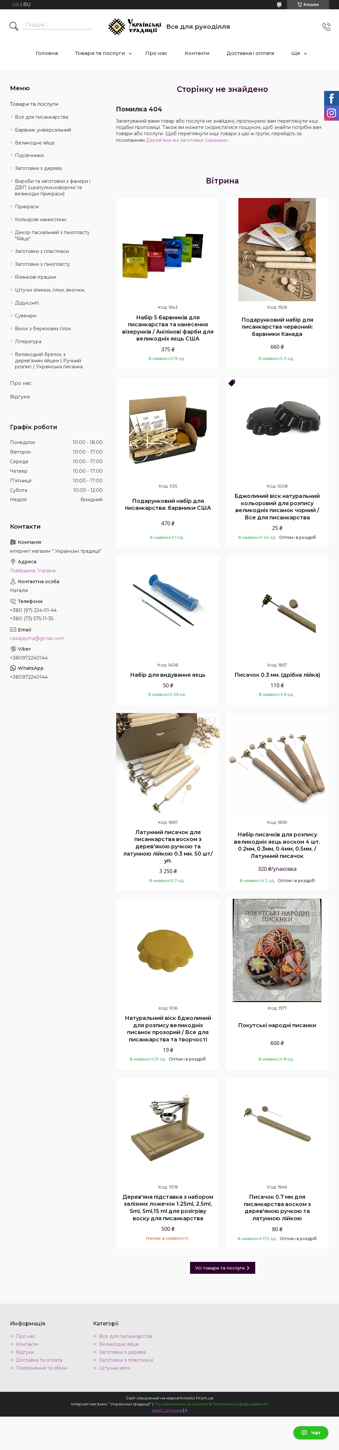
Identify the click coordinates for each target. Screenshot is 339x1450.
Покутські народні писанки (277, 1025)
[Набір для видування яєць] (167, 607)
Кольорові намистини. (41, 219)
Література (28, 341)
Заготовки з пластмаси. (42, 251)
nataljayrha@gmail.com (37, 638)
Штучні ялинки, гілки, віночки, (50, 290)
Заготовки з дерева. (39, 168)
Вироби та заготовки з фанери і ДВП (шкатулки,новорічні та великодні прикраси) (52, 187)
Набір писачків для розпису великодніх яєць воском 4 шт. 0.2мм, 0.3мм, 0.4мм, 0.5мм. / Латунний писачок (277, 845)
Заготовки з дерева (122, 1352)
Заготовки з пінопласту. (43, 264)
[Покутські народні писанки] (277, 950)
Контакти (197, 53)
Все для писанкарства (41, 117)
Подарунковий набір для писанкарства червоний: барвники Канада (277, 327)
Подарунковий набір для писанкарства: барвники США (168, 504)
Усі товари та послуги (220, 1267)
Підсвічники (29, 155)
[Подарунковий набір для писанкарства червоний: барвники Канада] (277, 249)
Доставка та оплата (39, 1360)
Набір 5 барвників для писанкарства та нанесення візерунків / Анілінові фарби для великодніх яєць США (168, 328)
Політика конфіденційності (240, 1403)
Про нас (156, 53)
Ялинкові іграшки (35, 277)
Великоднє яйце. (35, 143)
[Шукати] (14, 26)
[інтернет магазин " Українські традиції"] (134, 27)
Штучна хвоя (114, 1368)
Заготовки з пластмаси (126, 1360)
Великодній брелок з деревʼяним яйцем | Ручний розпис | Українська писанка (49, 360)
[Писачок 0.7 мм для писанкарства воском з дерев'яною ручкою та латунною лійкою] (277, 1129)
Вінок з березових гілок (43, 329)
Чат (315, 1433)
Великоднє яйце (119, 1344)
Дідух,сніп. (27, 303)
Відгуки (20, 396)
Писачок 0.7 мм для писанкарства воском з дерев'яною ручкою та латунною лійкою (277, 1208)
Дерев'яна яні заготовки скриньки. (187, 140)
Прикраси (27, 207)
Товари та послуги (100, 53)
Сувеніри (25, 316)
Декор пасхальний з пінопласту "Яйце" (52, 235)
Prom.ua (204, 1397)
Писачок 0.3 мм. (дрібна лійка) (277, 675)
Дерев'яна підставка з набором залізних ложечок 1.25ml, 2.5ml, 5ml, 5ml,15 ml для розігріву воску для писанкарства (167, 1208)
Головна (47, 53)
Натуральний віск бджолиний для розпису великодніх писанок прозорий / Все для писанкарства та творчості (168, 1029)
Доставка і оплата (250, 53)
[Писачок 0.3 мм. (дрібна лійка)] (277, 607)
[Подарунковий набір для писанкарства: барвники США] (167, 428)
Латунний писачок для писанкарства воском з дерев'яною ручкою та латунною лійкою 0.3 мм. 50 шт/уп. (168, 846)
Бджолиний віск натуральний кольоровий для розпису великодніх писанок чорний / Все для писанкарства (277, 507)
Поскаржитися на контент (181, 1403)
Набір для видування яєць (168, 675)
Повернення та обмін (41, 1368)
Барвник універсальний (43, 130)
